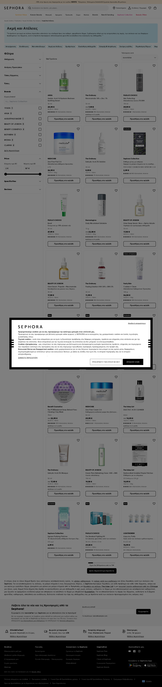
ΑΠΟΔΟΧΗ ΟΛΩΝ (133, 362)
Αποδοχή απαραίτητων (137, 323)
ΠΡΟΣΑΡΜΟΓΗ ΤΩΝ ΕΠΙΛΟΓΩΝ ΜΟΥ (106, 362)
